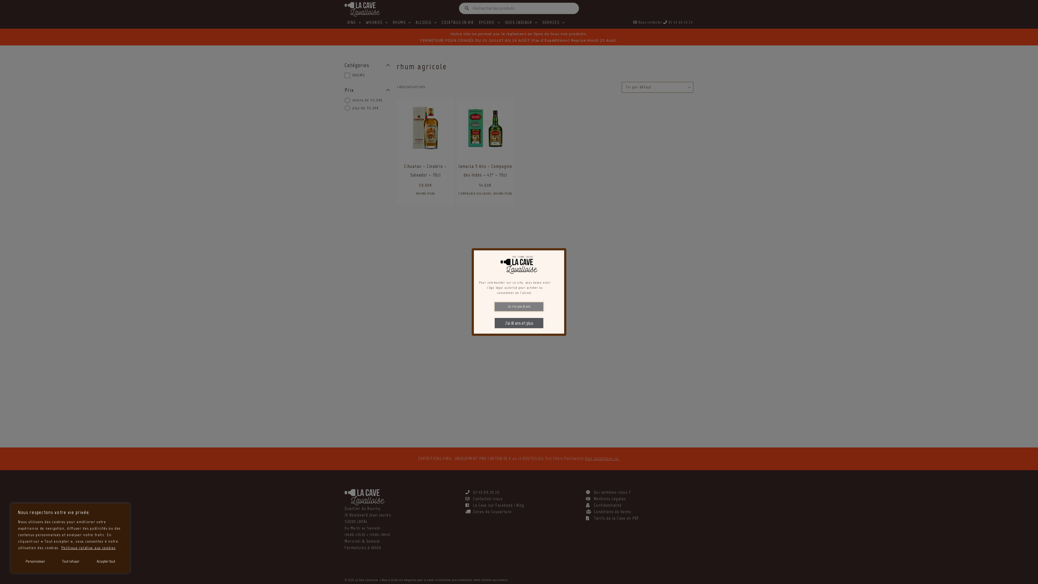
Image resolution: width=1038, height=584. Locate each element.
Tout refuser (70, 561)
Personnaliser (35, 561)
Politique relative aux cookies (88, 548)
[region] (70, 538)
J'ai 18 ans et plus (519, 323)
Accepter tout (106, 561)
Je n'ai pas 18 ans (519, 306)
